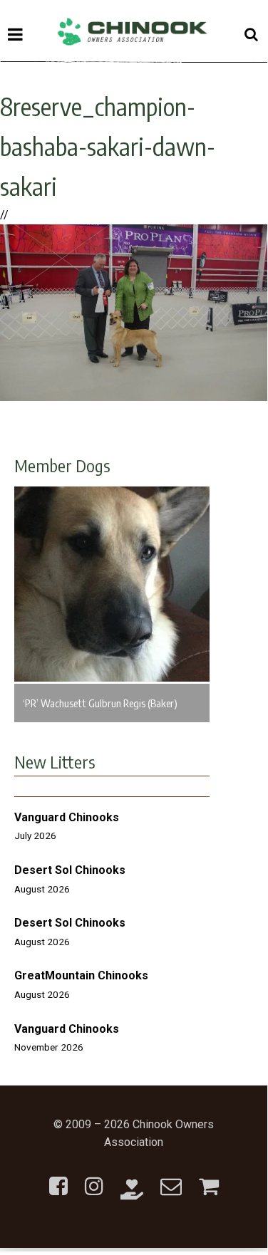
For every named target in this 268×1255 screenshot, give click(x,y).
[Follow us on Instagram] (94, 1177)
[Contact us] (171, 1177)
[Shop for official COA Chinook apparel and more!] (209, 1177)
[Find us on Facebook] (58, 1177)
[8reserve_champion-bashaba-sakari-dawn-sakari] (133, 397)
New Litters (55, 761)
